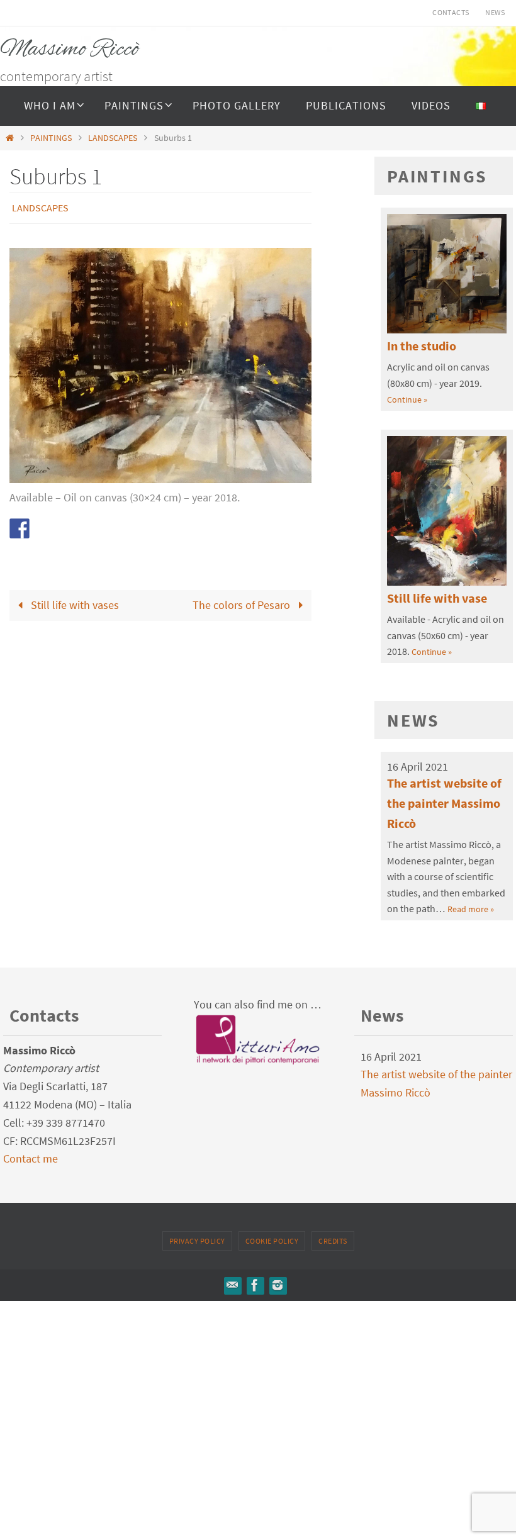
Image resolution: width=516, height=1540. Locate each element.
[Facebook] (255, 1285)
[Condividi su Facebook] (19, 525)
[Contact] (232, 1285)
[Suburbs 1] (160, 475)
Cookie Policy (272, 1241)
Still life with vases (73, 601)
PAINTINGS (51, 137)
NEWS (495, 12)
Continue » (407, 399)
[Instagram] (277, 1285)
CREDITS (332, 1241)
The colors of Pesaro (243, 601)
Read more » (470, 909)
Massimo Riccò (69, 49)
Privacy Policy (197, 1241)
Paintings (437, 176)
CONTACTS (450, 12)
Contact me (30, 1158)
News (413, 720)
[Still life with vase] (447, 581)
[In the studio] (447, 329)
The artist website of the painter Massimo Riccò (444, 803)
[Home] (9, 137)
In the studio (421, 346)
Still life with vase (437, 598)
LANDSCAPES (112, 137)
